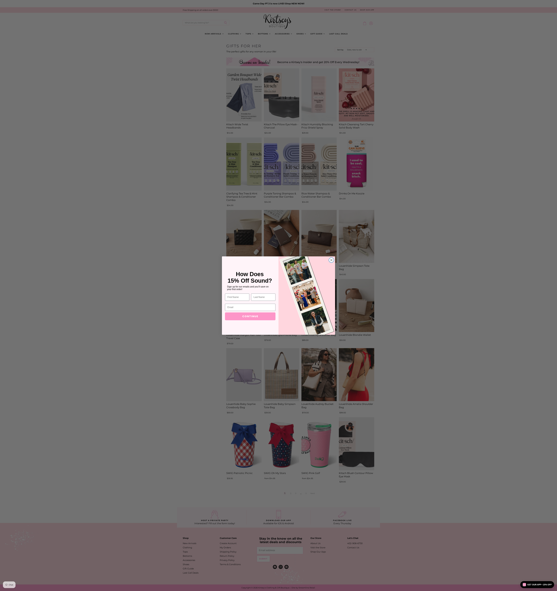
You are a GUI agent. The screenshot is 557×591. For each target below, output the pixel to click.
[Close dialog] (331, 260)
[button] (537, 584)
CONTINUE (250, 316)
